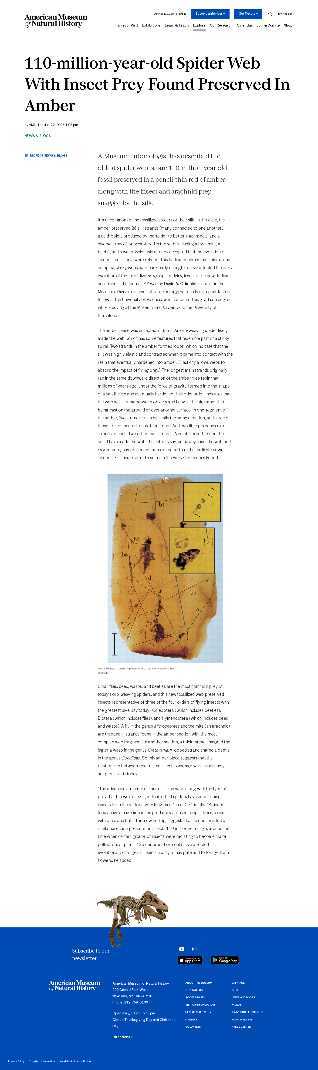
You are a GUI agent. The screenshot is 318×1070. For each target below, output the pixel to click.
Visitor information (200, 1004)
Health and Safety (198, 1012)
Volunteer (193, 1027)
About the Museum (198, 983)
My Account (286, 14)
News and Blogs (243, 997)
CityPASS (238, 983)
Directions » (122, 1037)
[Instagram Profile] (193, 949)
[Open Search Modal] (270, 14)
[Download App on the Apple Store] (190, 960)
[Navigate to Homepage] (55, 21)
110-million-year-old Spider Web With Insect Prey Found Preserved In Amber (157, 85)
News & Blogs (37, 136)
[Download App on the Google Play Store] (225, 960)
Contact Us (194, 990)
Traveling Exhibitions (247, 1012)
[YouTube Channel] (180, 949)
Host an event (242, 1019)
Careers (191, 1019)
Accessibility (195, 997)
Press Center (241, 1027)
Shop (236, 990)
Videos (237, 1004)
